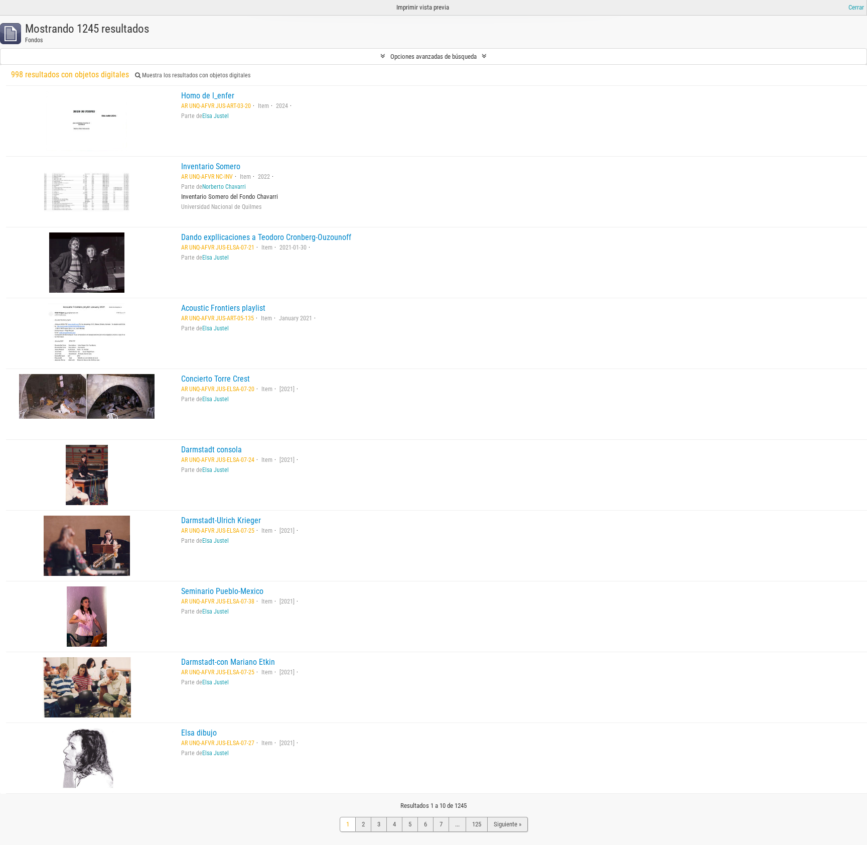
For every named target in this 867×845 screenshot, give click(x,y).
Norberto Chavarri (224, 186)
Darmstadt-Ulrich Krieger (221, 520)
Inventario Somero (210, 166)
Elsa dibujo (199, 733)
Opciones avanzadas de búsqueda (433, 56)
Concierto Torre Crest (215, 379)
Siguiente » (507, 824)
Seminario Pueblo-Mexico (222, 591)
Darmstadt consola (211, 449)
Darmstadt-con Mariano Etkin (228, 662)
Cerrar (856, 7)
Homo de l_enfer (207, 95)
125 (476, 824)
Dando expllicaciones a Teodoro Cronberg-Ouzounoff (266, 237)
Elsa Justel (215, 115)
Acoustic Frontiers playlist (223, 308)
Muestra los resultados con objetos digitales (195, 75)
